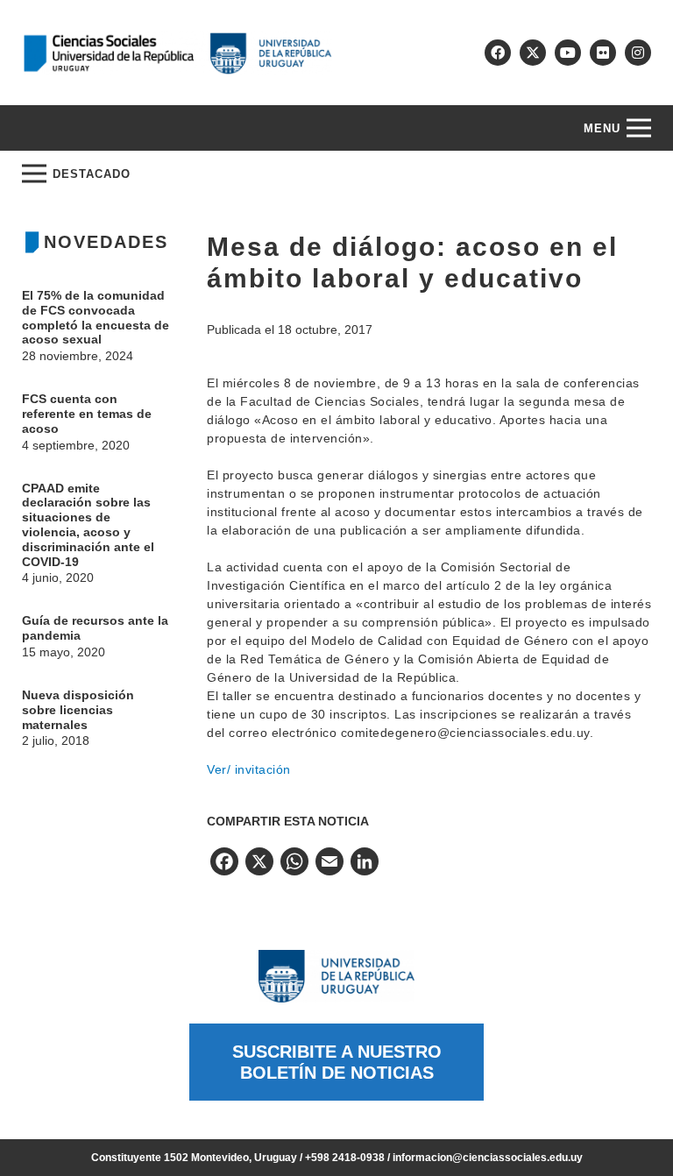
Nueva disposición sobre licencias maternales (78, 710)
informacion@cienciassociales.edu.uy (488, 1157)
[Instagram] (638, 52)
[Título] (533, 52)
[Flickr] (603, 52)
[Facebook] (498, 52)
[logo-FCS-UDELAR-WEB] (177, 53)
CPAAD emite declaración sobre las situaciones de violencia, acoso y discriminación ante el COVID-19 (88, 525)
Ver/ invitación (249, 769)
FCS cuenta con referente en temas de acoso (87, 414)
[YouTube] (568, 52)
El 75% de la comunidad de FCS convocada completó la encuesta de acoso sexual (95, 317)
